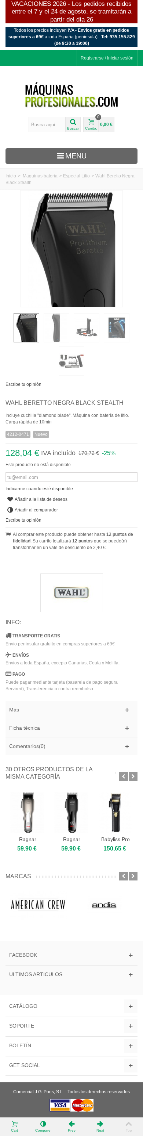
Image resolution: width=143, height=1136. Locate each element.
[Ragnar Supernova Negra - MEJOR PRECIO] (27, 812)
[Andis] (104, 905)
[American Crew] (38, 905)
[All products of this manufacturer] (72, 592)
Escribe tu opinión (23, 384)
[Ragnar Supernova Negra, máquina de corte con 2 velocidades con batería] (71, 812)
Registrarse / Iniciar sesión (107, 58)
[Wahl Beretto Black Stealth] (86, 327)
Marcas (18, 876)
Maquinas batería (40, 176)
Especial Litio (76, 176)
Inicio (11, 176)
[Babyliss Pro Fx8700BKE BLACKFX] (115, 812)
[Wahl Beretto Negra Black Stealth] (26, 327)
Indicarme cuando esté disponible (39, 488)
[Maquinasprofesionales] (71, 95)
